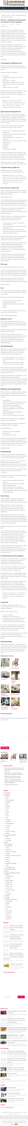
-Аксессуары (9, 845)
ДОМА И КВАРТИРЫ (10, 835)
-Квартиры (8, 838)
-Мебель (8, 857)
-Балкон (7, 796)
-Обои (7, 813)
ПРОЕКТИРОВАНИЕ (9, 869)
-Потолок (8, 878)
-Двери (7, 847)
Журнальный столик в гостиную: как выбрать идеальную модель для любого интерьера (16, 1060)
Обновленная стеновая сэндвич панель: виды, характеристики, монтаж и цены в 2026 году (14, 769)
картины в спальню (12, 1073)
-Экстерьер (8, 840)
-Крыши (8, 903)
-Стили (8, 15)
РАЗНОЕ (6, 871)
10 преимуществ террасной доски (15, 1098)
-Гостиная (8, 802)
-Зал (7, 809)
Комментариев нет (4, 26)
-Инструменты (9, 876)
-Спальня (8, 825)
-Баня (7, 798)
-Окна (7, 859)
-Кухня (7, 811)
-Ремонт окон (9, 882)
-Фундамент (9, 916)
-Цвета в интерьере (10, 831)
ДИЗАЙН (6, 794)
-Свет (7, 865)
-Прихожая (8, 821)
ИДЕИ (6, 842)
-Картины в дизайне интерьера (13, 855)
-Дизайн (8, 807)
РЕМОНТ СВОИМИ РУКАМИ (12, 873)
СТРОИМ (6, 897)
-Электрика (8, 894)
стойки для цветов (5, 1079)
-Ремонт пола (9, 884)
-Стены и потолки (10, 890)
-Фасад (7, 892)
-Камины (8, 853)
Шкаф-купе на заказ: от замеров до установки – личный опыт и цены (15, 1068)
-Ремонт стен (9, 886)
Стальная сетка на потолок (11, 784)
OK (16, 1124)
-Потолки (8, 819)
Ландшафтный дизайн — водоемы (15, 1035)
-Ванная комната (10, 800)
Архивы (3, 1107)
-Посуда (8, 861)
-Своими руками (10, 823)
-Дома (7, 836)
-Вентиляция (9, 901)
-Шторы (8, 833)
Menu (3, 8)
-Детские (8, 806)
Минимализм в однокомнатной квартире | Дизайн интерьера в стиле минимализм (17, 1028)
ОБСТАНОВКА (8, 844)
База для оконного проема (13, 1093)
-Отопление (8, 907)
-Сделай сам (9, 912)
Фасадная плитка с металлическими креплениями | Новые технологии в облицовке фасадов (16, 1020)
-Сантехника (9, 888)
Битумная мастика (11, 1087)
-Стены (7, 827)
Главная (3, 15)
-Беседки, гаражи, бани (11, 899)
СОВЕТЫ (6, 895)
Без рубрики (7, 792)
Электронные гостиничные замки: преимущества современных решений (16, 936)
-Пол (7, 817)
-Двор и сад (8, 849)
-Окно (7, 815)
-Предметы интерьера (11, 863)
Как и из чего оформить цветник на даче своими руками (17, 1041)
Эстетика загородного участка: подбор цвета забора (16, 1012)
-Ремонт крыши (9, 880)
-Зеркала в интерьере (11, 851)
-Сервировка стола (10, 867)
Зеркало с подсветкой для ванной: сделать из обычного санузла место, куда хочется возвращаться (14, 781)
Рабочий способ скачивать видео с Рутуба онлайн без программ (16, 927)
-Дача (7, 804)
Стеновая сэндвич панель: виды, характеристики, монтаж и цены (16, 945)
